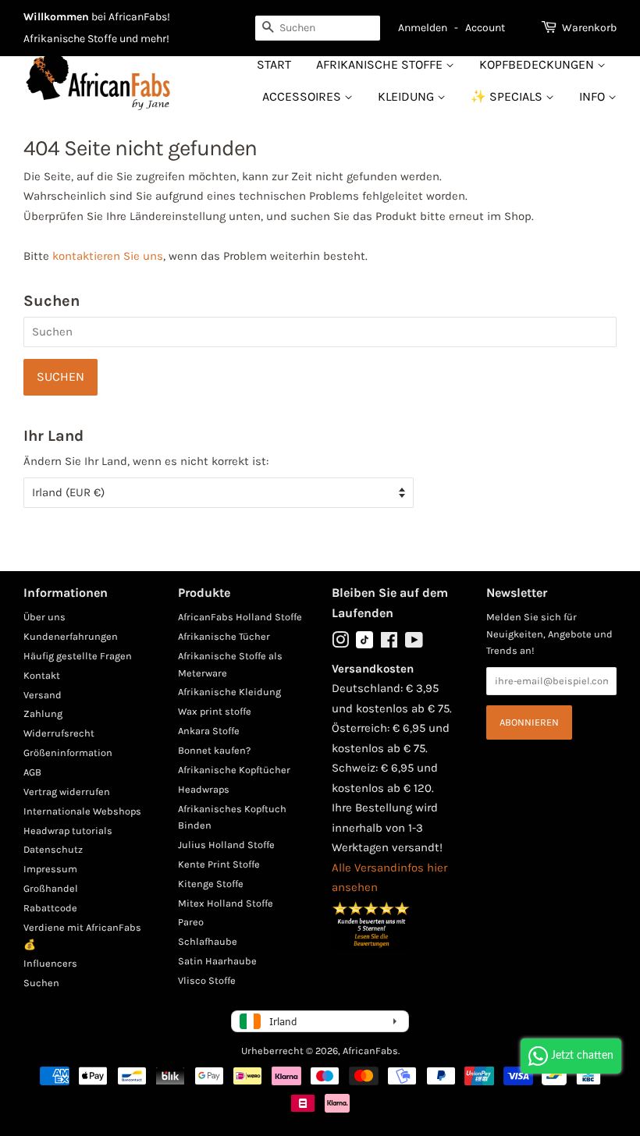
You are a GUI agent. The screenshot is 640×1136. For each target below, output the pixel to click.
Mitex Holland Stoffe (225, 903)
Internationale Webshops (82, 811)
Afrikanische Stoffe (381, 64)
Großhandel (50, 888)
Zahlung (42, 713)
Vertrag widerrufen (66, 791)
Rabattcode (50, 908)
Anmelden (422, 27)
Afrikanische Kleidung (229, 692)
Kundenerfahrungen (70, 636)
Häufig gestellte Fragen (77, 656)
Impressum (50, 869)
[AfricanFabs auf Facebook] (389, 643)
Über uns (44, 617)
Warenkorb (589, 27)
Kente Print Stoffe (219, 864)
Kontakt (41, 675)
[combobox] (317, 28)
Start (274, 64)
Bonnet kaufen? (214, 750)
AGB (32, 772)
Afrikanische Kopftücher (234, 770)
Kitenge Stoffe (211, 883)
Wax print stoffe (214, 711)
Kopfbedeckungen (538, 64)
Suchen (41, 983)
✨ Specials (508, 96)
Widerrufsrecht (58, 733)
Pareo (191, 922)
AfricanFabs (370, 1050)
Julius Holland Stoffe (226, 844)
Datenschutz (53, 849)
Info (593, 96)
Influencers (50, 963)
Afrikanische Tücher (224, 636)
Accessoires (303, 96)
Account (485, 27)
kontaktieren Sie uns (107, 256)
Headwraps (203, 789)
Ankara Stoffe (209, 731)
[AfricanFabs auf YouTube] (414, 643)
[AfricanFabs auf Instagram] (340, 643)
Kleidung (407, 96)
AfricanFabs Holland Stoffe (240, 617)
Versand (42, 695)
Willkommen (56, 16)
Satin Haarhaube (217, 961)
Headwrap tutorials (67, 830)
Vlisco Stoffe (207, 980)
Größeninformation (67, 752)
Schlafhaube (207, 941)
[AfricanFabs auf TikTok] (364, 645)
